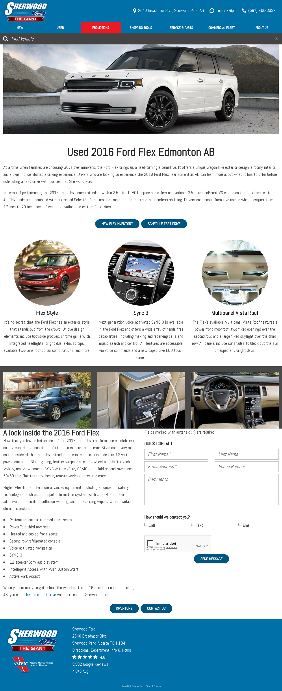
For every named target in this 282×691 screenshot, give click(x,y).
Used (60, 27)
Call (152, 525)
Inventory (124, 608)
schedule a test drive (39, 595)
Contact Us (156, 608)
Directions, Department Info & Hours (101, 650)
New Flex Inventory (117, 223)
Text (199, 525)
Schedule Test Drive (164, 223)
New (20, 27)
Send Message (211, 558)
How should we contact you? (167, 517)
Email (247, 525)
